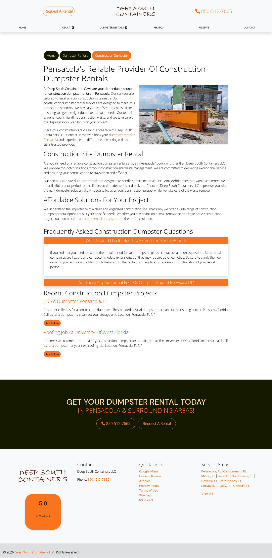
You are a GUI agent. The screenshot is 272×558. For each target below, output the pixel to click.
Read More (52, 323)
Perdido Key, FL (231, 481)
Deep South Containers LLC (35, 552)
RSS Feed (146, 500)
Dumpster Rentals (75, 55)
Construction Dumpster (111, 55)
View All (207, 494)
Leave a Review (150, 476)
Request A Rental (59, 11)
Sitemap (145, 495)
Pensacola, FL (211, 471)
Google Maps (149, 471)
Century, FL (241, 486)
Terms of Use (148, 490)
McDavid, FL (210, 486)
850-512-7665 (216, 11)
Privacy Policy (149, 486)
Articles (145, 481)
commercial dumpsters (101, 218)
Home (51, 55)
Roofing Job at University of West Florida (86, 332)
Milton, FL (208, 476)
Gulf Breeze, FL (242, 476)
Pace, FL (223, 476)
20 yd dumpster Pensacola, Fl (75, 301)
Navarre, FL (209, 481)
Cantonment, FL (235, 471)
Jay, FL (226, 486)
